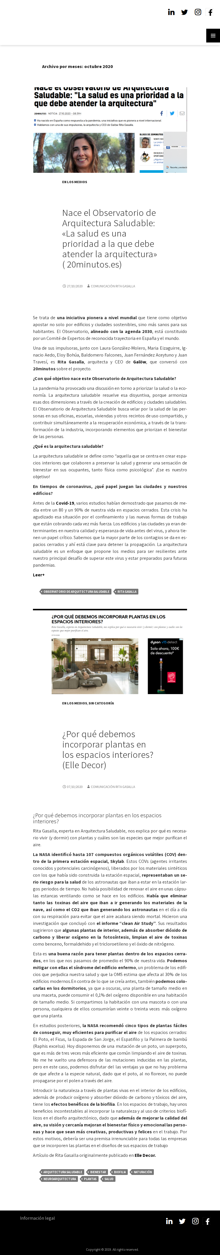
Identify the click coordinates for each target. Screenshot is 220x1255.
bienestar (98, 1172)
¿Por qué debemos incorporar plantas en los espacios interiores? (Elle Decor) (108, 749)
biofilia (120, 1172)
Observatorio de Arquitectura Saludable (76, 592)
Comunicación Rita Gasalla (113, 286)
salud (109, 1179)
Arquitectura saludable (63, 1172)
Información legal (37, 1218)
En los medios (74, 182)
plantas (90, 1179)
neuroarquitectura (60, 1179)
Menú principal (213, 35)
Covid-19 (65, 503)
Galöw (139, 362)
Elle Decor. (145, 1155)
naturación (143, 1172)
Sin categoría (101, 703)
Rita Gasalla (126, 592)
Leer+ (39, 575)
